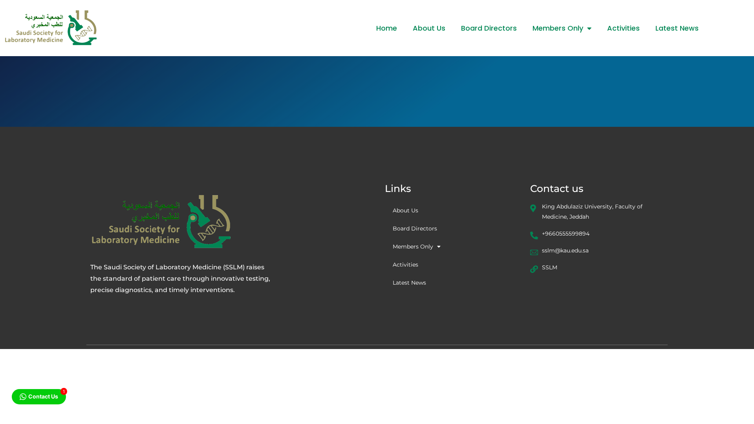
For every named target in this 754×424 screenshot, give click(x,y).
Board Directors (489, 28)
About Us (429, 28)
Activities (623, 28)
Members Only (558, 28)
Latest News (677, 28)
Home (386, 28)
